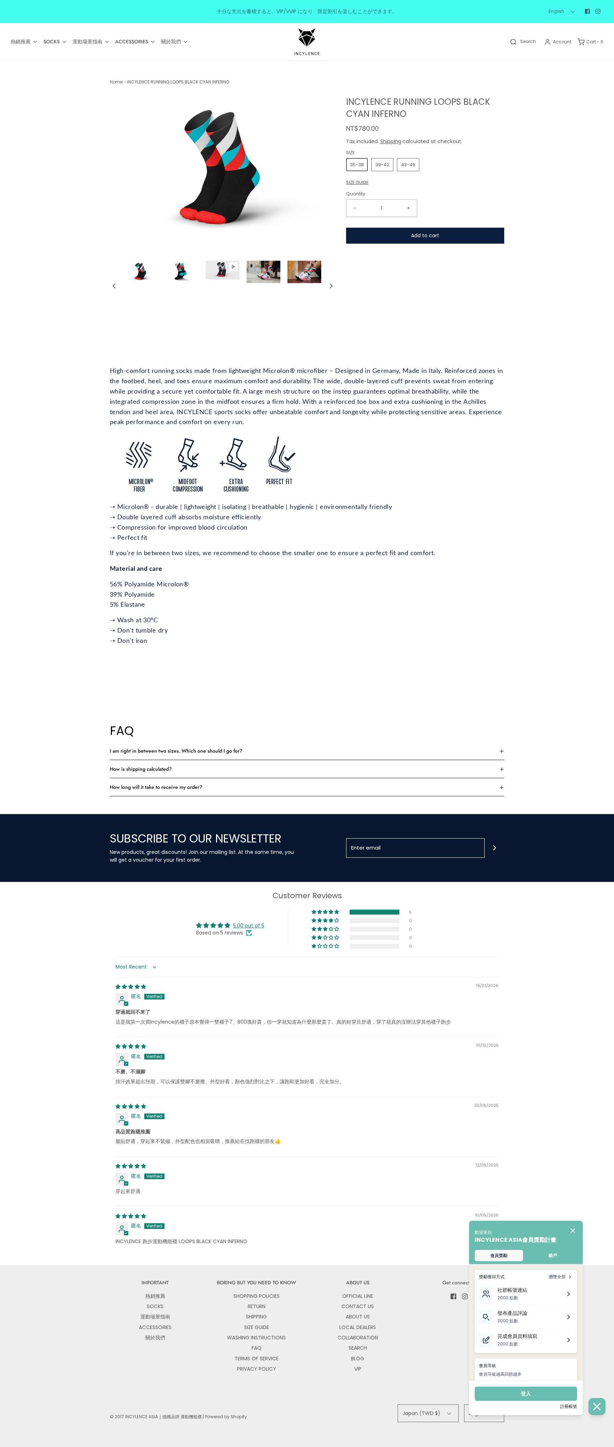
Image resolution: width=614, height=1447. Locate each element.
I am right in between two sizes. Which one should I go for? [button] (176, 750)
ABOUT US (358, 1316)
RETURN (256, 1306)
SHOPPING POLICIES (256, 1296)
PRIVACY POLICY (256, 1368)
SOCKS (155, 1306)
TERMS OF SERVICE (257, 1358)
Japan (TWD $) (422, 1413)
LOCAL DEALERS (357, 1327)
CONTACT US (357, 1306)
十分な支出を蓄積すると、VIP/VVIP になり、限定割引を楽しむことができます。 (307, 11)
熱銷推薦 (155, 1296)
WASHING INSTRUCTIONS (256, 1337)
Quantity (355, 194)
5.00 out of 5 (248, 925)
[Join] (494, 848)
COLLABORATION (358, 1337)
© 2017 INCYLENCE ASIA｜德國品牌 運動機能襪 (156, 1417)
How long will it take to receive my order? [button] (156, 787)
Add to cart (425, 235)
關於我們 (155, 1337)
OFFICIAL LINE (357, 1296)
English (557, 11)
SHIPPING (256, 1316)
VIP (357, 1368)
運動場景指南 (155, 1316)
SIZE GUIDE (357, 182)
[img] (130, 986)
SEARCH (358, 1347)
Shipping (390, 141)
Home (116, 82)
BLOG (357, 1358)
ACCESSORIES (155, 1327)
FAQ (257, 1347)
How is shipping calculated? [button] (141, 769)
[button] (114, 286)
